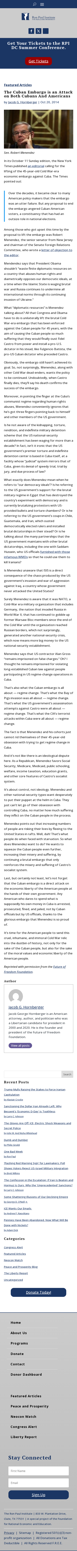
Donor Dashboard (26, 1374)
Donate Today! (38, 1292)
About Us (19, 1333)
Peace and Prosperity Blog (21, 1266)
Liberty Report (24, 1437)
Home (16, 1322)
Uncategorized (13, 1280)
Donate (17, 1354)
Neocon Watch (13, 1260)
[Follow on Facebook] (31, 31)
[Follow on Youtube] (46, 31)
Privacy (9, 1533)
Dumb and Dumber (16, 1140)
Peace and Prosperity (30, 1406)
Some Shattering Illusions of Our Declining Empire (36, 1197)
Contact (18, 1364)
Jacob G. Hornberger (22, 102)
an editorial (36, 166)
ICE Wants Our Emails (18, 1208)
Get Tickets (38, 61)
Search (67, 1074)
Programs (19, 1343)
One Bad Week (13, 1151)
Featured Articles (18, 85)
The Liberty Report (16, 1273)
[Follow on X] (38, 31)
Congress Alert (13, 1247)
